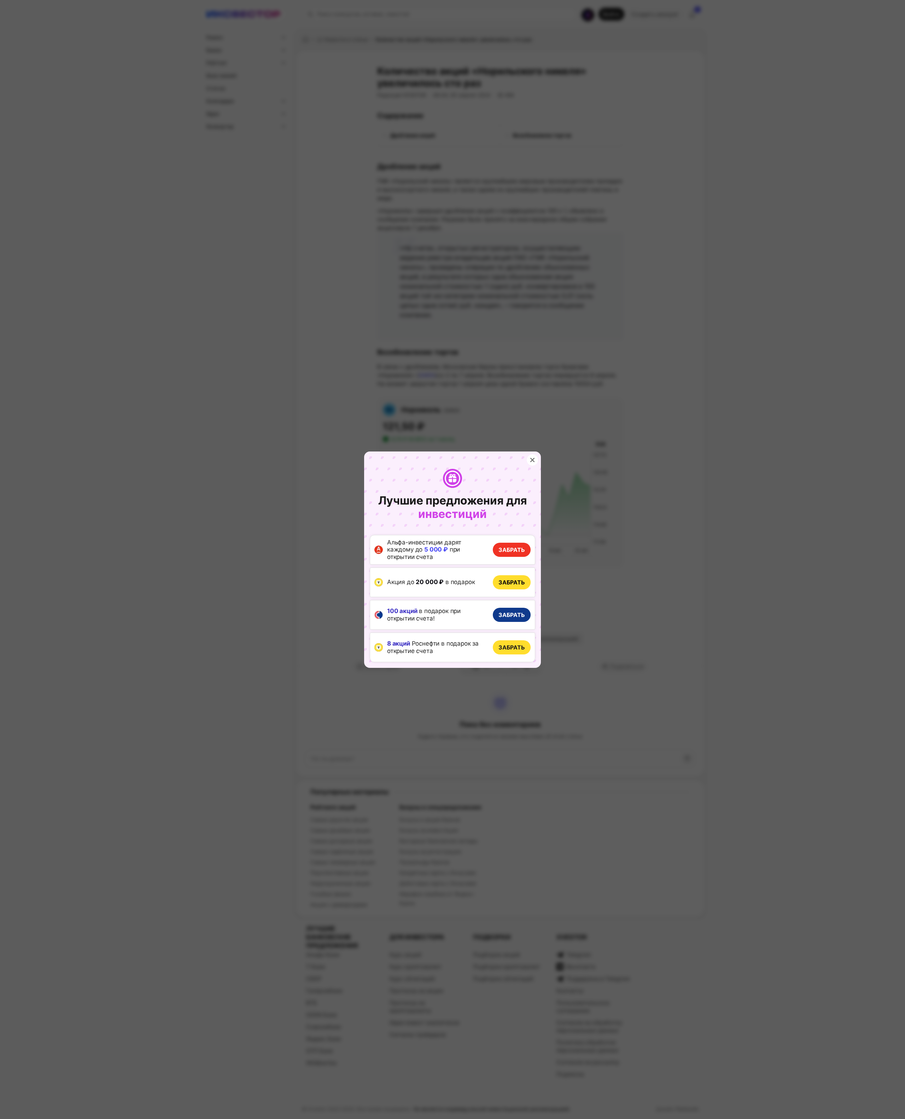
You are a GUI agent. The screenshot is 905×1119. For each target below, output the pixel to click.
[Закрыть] (532, 460)
